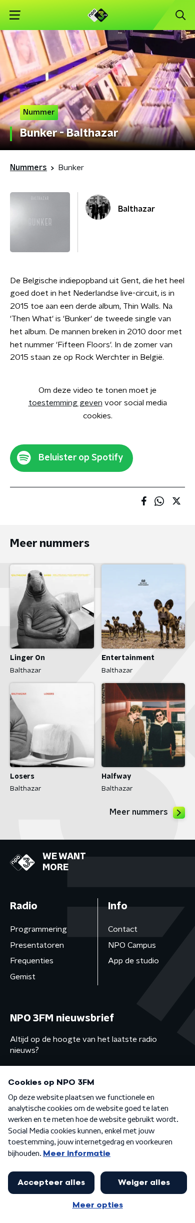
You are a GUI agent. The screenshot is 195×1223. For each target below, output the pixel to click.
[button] (14, 15)
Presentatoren (37, 945)
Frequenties (32, 961)
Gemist (23, 977)
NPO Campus (132, 945)
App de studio (133, 961)
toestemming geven (65, 403)
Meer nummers (139, 812)
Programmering (38, 929)
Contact (123, 929)
